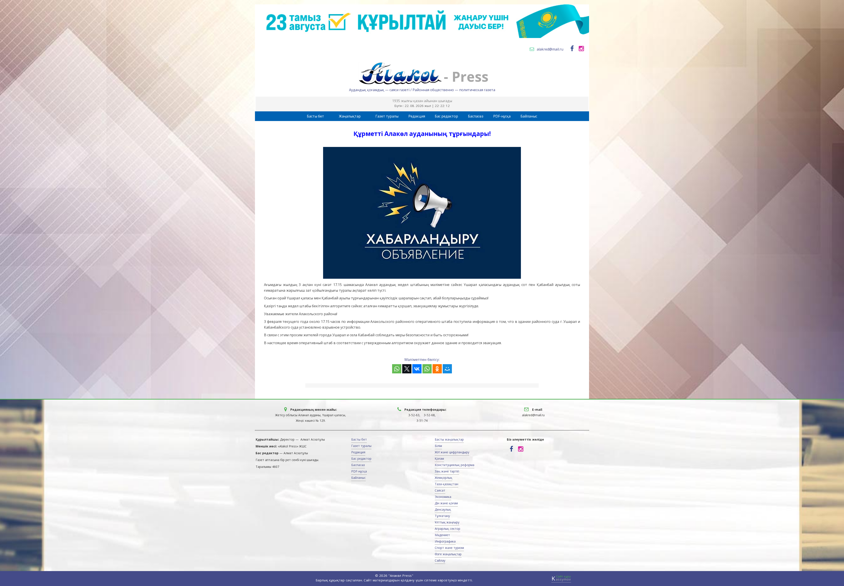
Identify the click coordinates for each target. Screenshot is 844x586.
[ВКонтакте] (417, 368)
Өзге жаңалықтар (448, 554)
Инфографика (445, 541)
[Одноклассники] (437, 368)
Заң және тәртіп (447, 471)
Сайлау (440, 560)
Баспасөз (475, 116)
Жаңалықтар (350, 116)
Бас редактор (446, 116)
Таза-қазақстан (446, 484)
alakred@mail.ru (550, 49)
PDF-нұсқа (502, 116)
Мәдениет (442, 535)
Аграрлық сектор (447, 528)
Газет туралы (386, 116)
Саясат (440, 490)
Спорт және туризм (449, 548)
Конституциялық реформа (454, 465)
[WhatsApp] (396, 368)
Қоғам (439, 458)
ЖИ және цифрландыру (452, 452)
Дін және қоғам (446, 503)
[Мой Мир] (447, 368)
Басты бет (315, 116)
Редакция (416, 116)
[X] (406, 368)
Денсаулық (443, 509)
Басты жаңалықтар (449, 439)
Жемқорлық (443, 478)
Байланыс (528, 116)
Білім (438, 446)
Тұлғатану (442, 516)
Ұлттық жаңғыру (447, 522)
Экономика (443, 497)
